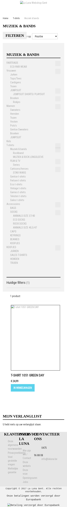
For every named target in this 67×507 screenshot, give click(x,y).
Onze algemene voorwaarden (15, 445)
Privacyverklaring (16, 452)
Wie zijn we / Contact (27, 454)
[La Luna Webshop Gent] (33, 3)
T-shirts (16, 18)
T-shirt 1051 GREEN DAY (27, 375)
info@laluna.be (49, 458)
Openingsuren (30, 477)
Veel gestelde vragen (12, 460)
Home (5, 18)
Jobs (25, 481)
